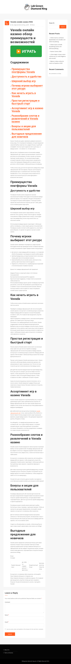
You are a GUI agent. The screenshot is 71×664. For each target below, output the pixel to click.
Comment (7, 602)
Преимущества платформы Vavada (23, 70)
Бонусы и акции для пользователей (24, 128)
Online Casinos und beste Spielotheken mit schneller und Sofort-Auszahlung (57, 39)
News (33, 25)
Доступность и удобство (26, 76)
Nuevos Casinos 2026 (55, 51)
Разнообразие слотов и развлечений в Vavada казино (25, 118)
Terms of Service (9, 653)
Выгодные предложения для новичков (27, 135)
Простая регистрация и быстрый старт (25, 102)
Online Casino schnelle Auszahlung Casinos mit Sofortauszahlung (55, 46)
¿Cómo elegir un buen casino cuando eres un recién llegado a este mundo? (57, 56)
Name (7, 615)
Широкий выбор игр (24, 81)
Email (7, 622)
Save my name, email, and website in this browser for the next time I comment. (25, 629)
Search (51, 23)
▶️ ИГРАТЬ (26, 51)
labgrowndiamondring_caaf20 (20, 25)
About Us (7, 650)
